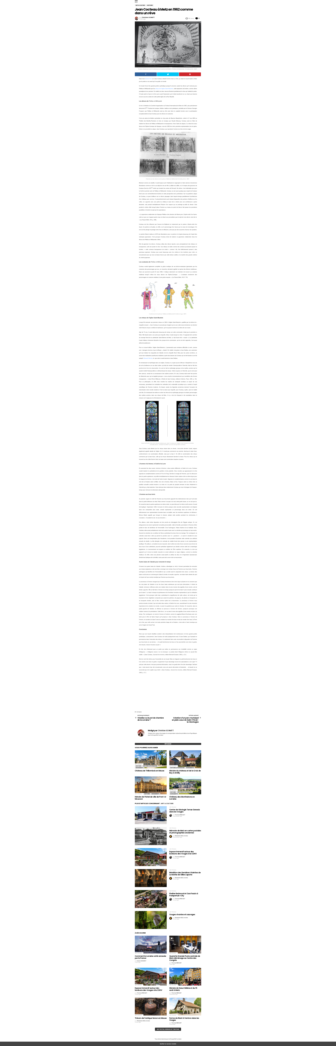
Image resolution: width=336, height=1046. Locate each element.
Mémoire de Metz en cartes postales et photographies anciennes (185, 831)
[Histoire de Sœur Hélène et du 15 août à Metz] (185, 977)
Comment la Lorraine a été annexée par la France (150, 957)
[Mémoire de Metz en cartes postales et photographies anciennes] (151, 836)
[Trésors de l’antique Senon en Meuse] (151, 1007)
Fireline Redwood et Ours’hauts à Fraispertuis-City (183, 894)
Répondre (168, 744)
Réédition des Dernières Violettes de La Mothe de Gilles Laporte (185, 873)
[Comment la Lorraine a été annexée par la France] (151, 945)
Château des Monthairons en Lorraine (182, 798)
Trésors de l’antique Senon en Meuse (151, 1018)
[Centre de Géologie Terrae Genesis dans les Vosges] (151, 815)
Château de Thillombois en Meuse (149, 770)
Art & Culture (167, 803)
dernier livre (148, 78)
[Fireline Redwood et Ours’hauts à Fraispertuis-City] (151, 899)
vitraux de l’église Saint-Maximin (164, 88)
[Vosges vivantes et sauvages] (151, 920)
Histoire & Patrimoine (150, 766)
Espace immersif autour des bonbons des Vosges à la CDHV (183, 852)
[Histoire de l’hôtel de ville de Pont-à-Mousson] (151, 785)
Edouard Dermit (148, 358)
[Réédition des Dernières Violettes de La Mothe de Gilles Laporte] (151, 878)
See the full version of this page (168, 1029)
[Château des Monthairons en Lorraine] (185, 785)
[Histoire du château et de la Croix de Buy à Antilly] (185, 759)
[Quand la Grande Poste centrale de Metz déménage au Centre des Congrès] (185, 945)
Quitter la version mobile (168, 1044)
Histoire (138, 766)
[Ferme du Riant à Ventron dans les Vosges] (185, 1007)
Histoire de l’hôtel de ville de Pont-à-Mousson (151, 798)
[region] (168, 703)
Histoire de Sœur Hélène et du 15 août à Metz (183, 989)
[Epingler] (190, 74)
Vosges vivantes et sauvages (182, 914)
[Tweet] (168, 74)
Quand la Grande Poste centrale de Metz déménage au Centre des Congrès (184, 958)
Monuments (140, 768)
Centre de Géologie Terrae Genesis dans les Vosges (184, 810)
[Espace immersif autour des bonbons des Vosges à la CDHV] (151, 857)
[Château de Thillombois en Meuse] (151, 759)
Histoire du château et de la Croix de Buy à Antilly (185, 771)
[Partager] (146, 74)
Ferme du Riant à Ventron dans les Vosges (184, 1019)
